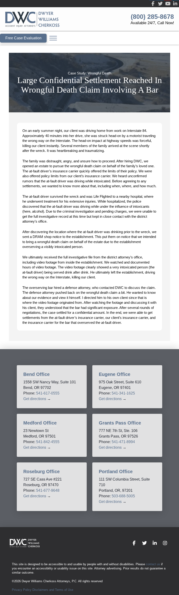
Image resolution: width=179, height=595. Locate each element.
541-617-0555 (47, 393)
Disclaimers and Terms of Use (52, 590)
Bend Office (36, 374)
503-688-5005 (123, 496)
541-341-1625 (123, 393)
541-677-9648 (47, 490)
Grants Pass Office (120, 422)
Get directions (34, 399)
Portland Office (116, 471)
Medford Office (40, 422)
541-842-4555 (47, 442)
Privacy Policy (21, 590)
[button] (53, 38)
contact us (153, 564)
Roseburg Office (41, 471)
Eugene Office (114, 374)
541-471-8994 (123, 442)
